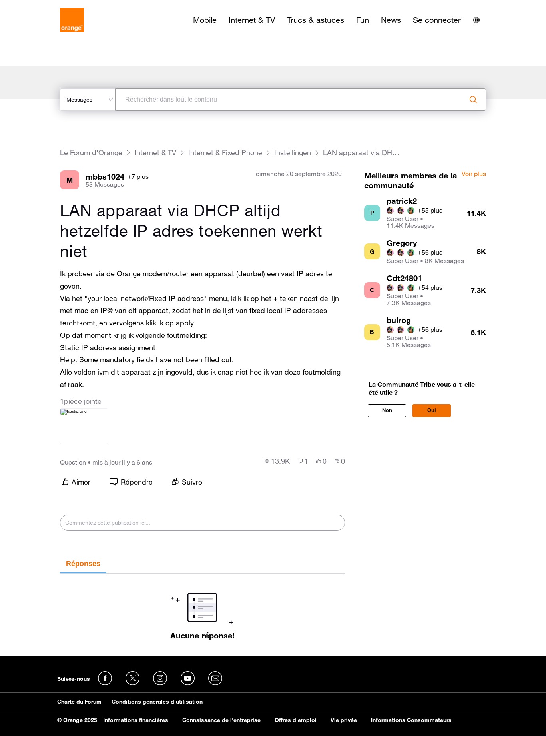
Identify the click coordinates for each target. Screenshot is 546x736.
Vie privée (344, 720)
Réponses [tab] (83, 564)
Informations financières (135, 720)
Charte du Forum (79, 701)
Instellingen (292, 152)
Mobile (205, 20)
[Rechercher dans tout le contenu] (473, 99)
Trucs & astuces (315, 20)
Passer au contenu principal (42, 6)
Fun (362, 20)
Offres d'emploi (296, 720)
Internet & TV (252, 20)
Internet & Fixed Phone (225, 152)
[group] (277, 461)
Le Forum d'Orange (91, 152)
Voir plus (474, 174)
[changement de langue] (476, 20)
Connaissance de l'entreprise (221, 720)
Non (387, 410)
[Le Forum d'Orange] (72, 20)
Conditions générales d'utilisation (157, 701)
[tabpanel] (202, 607)
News (391, 20)
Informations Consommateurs (411, 720)
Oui (431, 410)
